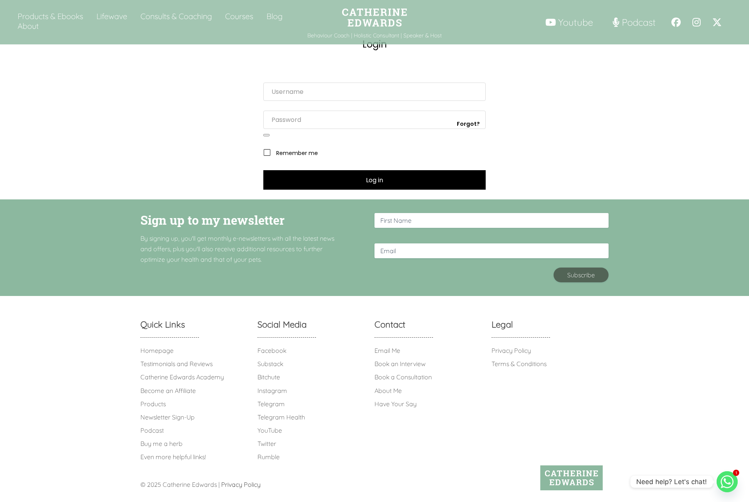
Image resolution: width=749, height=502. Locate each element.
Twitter (266, 443)
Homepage (157, 350)
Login (374, 44)
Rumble (268, 457)
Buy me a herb (161, 443)
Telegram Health (281, 417)
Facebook (271, 350)
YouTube (269, 430)
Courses (239, 16)
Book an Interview (400, 364)
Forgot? (468, 124)
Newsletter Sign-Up (167, 417)
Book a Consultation (403, 377)
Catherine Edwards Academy (182, 377)
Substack (270, 364)
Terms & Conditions (519, 364)
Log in (374, 180)
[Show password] (266, 135)
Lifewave (111, 16)
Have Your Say (395, 404)
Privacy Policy (511, 350)
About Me (388, 391)
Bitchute (268, 377)
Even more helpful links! (173, 457)
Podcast (152, 430)
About (28, 26)
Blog (274, 16)
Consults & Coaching (176, 16)
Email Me (387, 350)
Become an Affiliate (168, 391)
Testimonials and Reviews (176, 364)
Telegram (271, 404)
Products (153, 404)
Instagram (272, 391)
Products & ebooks (50, 16)
